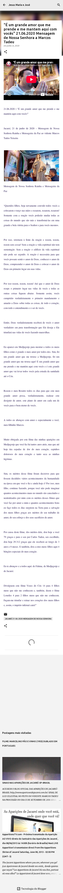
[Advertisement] (31, 690)
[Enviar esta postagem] (5, 615)
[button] (5, 52)
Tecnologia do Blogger (33, 888)
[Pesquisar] (59, 5)
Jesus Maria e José (19, 5)
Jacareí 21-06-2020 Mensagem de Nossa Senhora (28, 619)
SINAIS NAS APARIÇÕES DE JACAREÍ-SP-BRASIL (26, 783)
